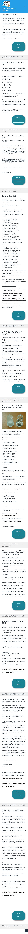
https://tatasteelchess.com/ (9, 285)
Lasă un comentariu (12, 57)
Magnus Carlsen (16, 400)
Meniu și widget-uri (24, 6)
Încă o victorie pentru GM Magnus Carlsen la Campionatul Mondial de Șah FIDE (13, 811)
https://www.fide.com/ (17, 660)
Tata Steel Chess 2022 (9, 196)
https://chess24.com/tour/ (8, 112)
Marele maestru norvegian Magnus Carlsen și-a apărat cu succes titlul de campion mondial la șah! (13, 552)
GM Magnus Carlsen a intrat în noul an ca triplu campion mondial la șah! (14, 19)
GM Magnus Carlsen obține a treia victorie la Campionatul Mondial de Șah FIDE (13, 701)
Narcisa (10, 56)
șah (6, 57)
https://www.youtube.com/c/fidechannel (12, 664)
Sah (18, 56)
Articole (15, 56)
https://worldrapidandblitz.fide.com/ (11, 515)
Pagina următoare (26, 930)
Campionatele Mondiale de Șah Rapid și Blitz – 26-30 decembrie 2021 (12, 407)
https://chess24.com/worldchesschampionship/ (13, 669)
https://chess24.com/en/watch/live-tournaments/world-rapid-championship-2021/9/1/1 (12, 521)
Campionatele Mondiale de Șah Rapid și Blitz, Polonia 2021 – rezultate (12, 332)
